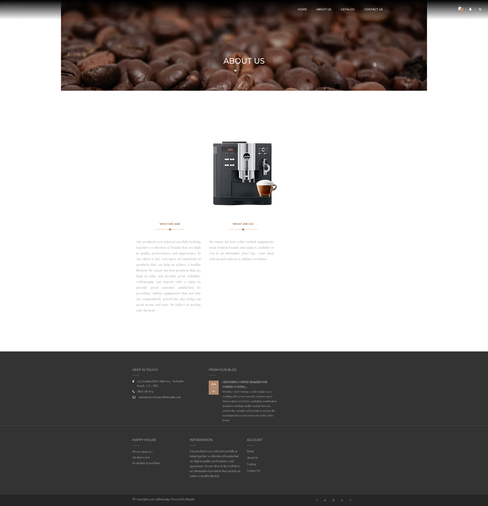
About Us (252, 457)
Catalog (251, 464)
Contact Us (253, 470)
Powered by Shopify (183, 499)
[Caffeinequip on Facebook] (316, 500)
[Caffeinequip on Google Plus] (350, 500)
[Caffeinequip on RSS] (342, 500)
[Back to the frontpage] (235, 70)
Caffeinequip (10, 6)
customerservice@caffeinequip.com (159, 397)
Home (250, 451)
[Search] (480, 9)
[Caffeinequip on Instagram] (333, 500)
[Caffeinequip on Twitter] (325, 500)
